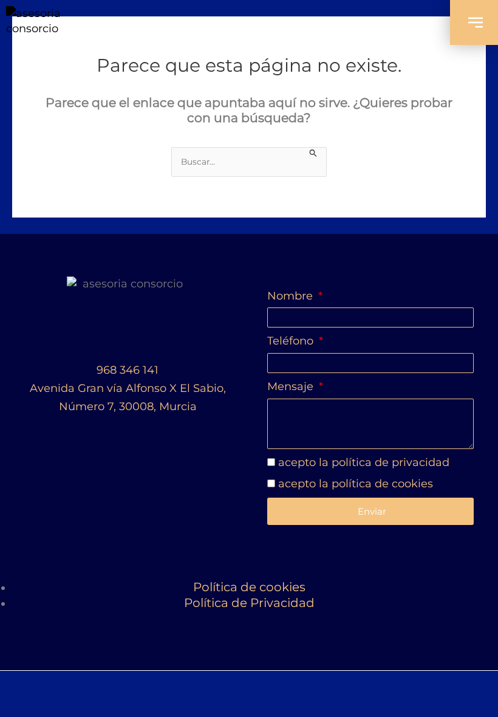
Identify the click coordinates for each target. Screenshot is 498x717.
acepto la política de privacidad (363, 462)
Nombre (291, 296)
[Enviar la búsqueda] (313, 152)
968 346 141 (128, 370)
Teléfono (291, 341)
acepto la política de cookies (355, 483)
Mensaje (291, 386)
